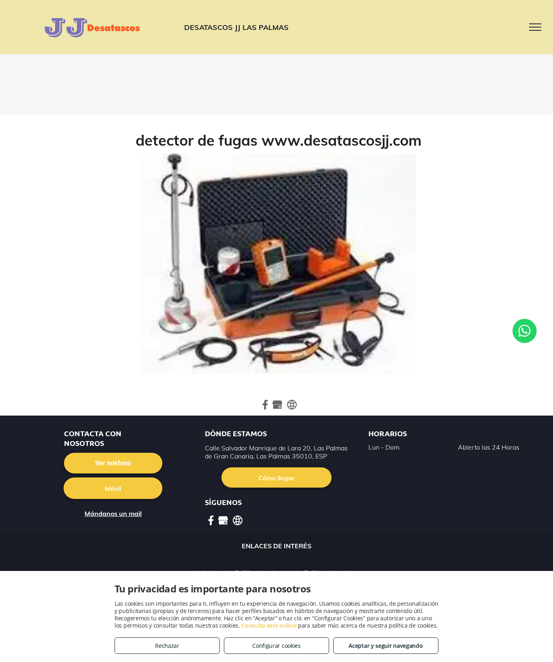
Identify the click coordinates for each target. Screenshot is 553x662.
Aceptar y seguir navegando (386, 645)
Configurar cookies (276, 645)
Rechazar (167, 645)
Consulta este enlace (268, 625)
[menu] (535, 27)
